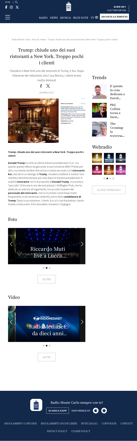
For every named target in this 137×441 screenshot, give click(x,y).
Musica (65, 17)
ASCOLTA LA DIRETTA (114, 16)
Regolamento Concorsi (20, 423)
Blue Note (80, 17)
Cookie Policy (80, 431)
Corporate (109, 423)
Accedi (7, 2)
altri (47, 357)
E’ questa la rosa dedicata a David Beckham (117, 94)
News (54, 17)
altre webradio (109, 190)
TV (92, 17)
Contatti (126, 423)
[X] (48, 86)
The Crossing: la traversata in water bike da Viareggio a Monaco (117, 138)
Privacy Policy (57, 431)
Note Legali (89, 423)
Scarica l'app (57, 410)
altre (46, 279)
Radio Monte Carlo (21, 39)
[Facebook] (41, 86)
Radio (43, 17)
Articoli (35, 39)
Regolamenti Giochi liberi (59, 423)
